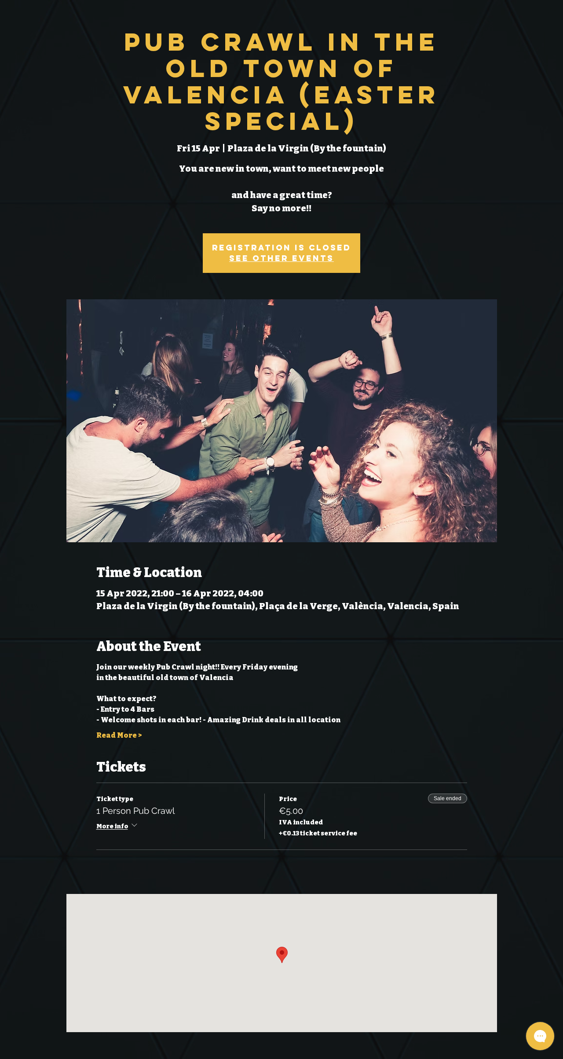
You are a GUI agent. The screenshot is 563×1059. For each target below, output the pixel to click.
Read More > (119, 735)
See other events (281, 258)
